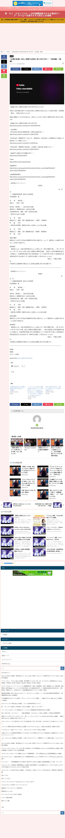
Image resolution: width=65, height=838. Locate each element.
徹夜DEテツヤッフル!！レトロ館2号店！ (12, 788)
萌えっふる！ (5, 775)
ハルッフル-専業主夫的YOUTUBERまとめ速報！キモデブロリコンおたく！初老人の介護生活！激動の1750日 (31, 726)
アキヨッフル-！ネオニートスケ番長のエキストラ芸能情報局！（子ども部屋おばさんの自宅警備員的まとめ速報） (32, 753)
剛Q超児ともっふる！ (7, 791)
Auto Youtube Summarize (24, 358)
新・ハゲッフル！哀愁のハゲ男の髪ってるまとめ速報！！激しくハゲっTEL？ (22, 706)
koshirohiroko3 (37, 428)
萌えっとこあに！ (6, 778)
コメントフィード (6, 659)
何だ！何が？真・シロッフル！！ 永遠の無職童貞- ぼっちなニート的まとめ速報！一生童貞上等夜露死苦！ (31, 713)
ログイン (4, 651)
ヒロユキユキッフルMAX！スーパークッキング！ (15, 784)
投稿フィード (5, 655)
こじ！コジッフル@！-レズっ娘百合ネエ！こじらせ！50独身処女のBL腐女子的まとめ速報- (26, 709)
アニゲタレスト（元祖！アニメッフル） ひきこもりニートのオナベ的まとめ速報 (23, 729)
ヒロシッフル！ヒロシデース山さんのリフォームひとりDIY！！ (18, 781)
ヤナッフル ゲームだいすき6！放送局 (11, 794)
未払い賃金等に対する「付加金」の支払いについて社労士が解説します (53, 388)
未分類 (11, 56)
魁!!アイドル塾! (6, 800)
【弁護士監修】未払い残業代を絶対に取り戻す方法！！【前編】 (17, 388)
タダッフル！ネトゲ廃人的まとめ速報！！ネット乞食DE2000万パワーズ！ (21, 703)
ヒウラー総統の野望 (7, 797)
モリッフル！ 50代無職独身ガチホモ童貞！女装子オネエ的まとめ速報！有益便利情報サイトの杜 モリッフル (32, 761)
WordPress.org (6, 663)
